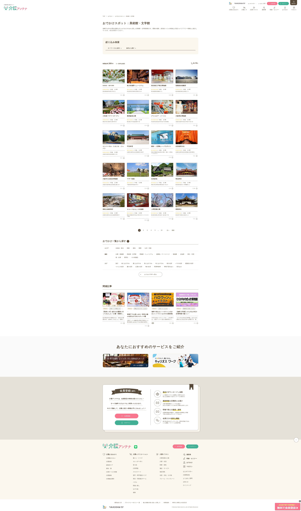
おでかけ (190, 462)
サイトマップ (187, 485)
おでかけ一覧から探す (114, 241)
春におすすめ (125, 263)
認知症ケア (109, 465)
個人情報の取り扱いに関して (152, 502)
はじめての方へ (251, 3)
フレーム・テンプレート (167, 478)
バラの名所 (178, 263)
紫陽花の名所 (189, 263)
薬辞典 (189, 454)
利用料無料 (157, 266)
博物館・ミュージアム (146, 254)
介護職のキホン (111, 458)
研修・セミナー (192, 458)
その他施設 (134, 257)
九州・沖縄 (148, 248)
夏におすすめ (137, 263)
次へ (168, 230)
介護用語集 (186, 475)
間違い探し (136, 485)
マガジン (190, 466)
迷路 (134, 492)
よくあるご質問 (261, 3)
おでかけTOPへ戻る (150, 274)
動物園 (175, 254)
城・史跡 (118, 257)
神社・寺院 (190, 254)
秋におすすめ (148, 263)
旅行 (117, 263)
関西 (140, 248)
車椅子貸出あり (168, 266)
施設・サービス (164, 468)
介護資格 (109, 475)
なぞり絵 (135, 489)
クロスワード (137, 471)
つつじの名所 (120, 266)
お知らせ (185, 481)
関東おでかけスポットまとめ (140, 308)
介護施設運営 (110, 478)
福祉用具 (162, 471)
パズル (135, 482)
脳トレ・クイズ (137, 458)
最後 (173, 230)
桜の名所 (169, 263)
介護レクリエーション (140, 454)
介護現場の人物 (164, 458)
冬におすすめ (159, 263)
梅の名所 (148, 266)
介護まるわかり (111, 454)
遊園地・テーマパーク (163, 254)
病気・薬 (109, 468)
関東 (128, 248)
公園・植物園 (120, 254)
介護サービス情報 (111, 472)
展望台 (126, 257)
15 (161, 230)
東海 (134, 248)
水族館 (182, 254)
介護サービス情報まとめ (115, 308)
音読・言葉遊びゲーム (140, 478)
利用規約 (166, 502)
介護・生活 (163, 461)
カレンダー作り (137, 461)
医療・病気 (163, 465)
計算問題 (135, 468)
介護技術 (109, 461)
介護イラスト (164, 454)
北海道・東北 (120, 248)
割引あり (179, 266)
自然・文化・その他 (166, 475)
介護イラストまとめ (163, 308)
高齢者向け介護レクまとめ (188, 308)
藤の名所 (129, 266)
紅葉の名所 (139, 266)
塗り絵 (135, 465)
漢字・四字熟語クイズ (140, 475)
